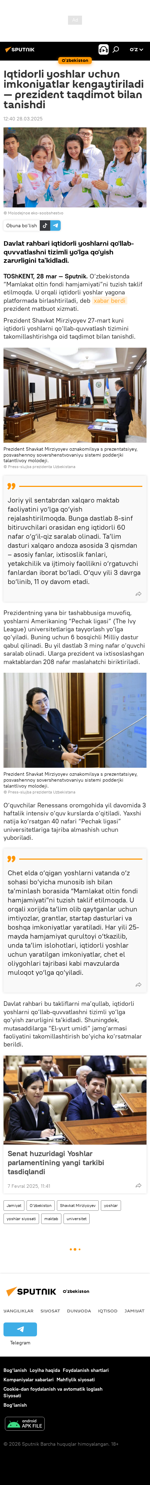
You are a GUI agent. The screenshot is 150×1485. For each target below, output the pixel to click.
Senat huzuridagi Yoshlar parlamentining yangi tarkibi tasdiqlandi (56, 1162)
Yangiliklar (18, 1311)
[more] (138, 594)
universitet (77, 1218)
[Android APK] (24, 1424)
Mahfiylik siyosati (76, 1379)
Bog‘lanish (15, 1370)
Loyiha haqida (45, 1370)
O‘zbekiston (41, 1205)
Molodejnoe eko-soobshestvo (35, 212)
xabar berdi (110, 301)
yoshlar (111, 1205)
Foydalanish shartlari (86, 1370)
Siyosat (50, 1311)
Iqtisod (108, 1311)
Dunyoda (79, 1311)
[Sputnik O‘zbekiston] (20, 52)
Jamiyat (14, 1205)
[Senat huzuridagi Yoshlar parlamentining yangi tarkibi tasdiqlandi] (75, 1100)
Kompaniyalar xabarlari (28, 1379)
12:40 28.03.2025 (23, 119)
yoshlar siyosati (21, 1218)
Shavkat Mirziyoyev (78, 1205)
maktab (51, 1218)
